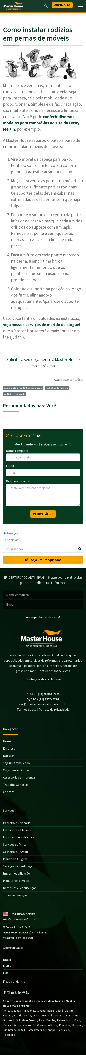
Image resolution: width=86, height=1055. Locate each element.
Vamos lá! (41, 514)
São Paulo (63, 1030)
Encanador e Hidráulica (18, 837)
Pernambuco (64, 1020)
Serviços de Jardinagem (19, 866)
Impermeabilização (16, 873)
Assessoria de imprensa (19, 777)
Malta (7, 966)
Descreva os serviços (20, 481)
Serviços (13, 533)
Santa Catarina (35, 1030)
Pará (41, 1020)
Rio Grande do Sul (14, 1030)
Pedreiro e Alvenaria (16, 823)
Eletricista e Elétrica (17, 830)
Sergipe (51, 1030)
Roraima (77, 1025)
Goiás (36, 1015)
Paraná (8, 1025)
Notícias (12, 540)
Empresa (9, 748)
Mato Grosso (29, 1020)
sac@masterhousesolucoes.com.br (43, 704)
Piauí (77, 1020)
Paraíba (50, 1020)
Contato (9, 792)
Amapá (41, 1010)
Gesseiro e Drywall (15, 852)
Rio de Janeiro (22, 1025)
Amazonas (29, 1010)
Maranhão (47, 1015)
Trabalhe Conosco (15, 785)
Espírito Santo (22, 1015)
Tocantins (9, 1035)
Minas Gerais (63, 1015)
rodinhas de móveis (57, 387)
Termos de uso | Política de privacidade (43, 709)
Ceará (59, 1010)
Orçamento (62, 5)
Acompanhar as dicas (41, 617)
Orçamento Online (16, 770)
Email (10, 466)
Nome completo (17, 451)
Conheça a (43, 679)
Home (7, 741)
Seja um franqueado (16, 763)
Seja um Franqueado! (45, 560)
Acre (6, 1010)
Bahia (50, 1010)
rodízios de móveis (14, 394)
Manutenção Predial (17, 881)
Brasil (7, 960)
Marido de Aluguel (15, 859)
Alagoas (16, 1010)
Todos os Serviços (15, 895)
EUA (6, 973)
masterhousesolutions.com (21, 919)
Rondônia (64, 1025)
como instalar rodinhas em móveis (23, 387)
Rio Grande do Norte (45, 1025)
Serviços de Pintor (15, 844)
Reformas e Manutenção (20, 888)
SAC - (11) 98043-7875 (44, 694)
